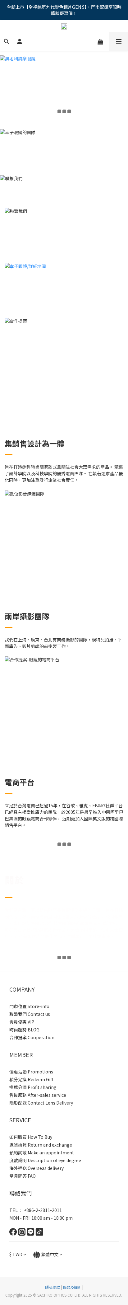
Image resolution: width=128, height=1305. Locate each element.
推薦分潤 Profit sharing (33, 1087)
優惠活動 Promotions (31, 1071)
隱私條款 (52, 1287)
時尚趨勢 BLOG (24, 1029)
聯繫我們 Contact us (29, 1014)
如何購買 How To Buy (30, 1137)
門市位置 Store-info (29, 1006)
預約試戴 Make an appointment (41, 1152)
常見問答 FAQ (22, 1176)
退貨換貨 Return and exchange (40, 1145)
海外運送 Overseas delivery (36, 1168)
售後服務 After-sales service (37, 1095)
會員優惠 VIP (21, 1022)
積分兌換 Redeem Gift (31, 1079)
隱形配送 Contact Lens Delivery (41, 1103)
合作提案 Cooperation (31, 1037)
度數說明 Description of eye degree (45, 1160)
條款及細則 (72, 1287)
